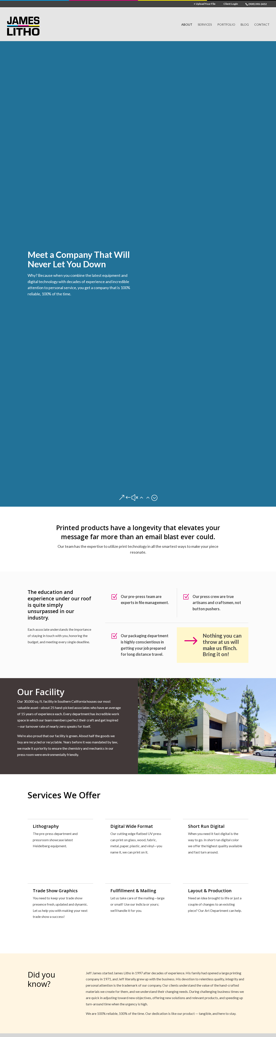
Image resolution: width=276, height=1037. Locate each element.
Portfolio (226, 24)
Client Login (230, 4)
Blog (245, 24)
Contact (262, 24)
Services (205, 24)
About (186, 24)
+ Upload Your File (204, 4)
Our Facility (40, 692)
